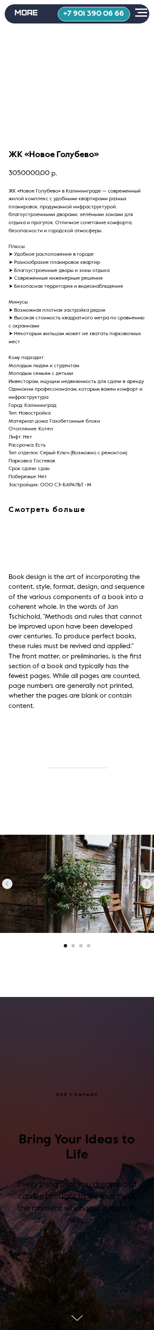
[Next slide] (147, 884)
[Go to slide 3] (81, 945)
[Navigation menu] (141, 13)
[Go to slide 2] (73, 945)
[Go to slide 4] (88, 945)
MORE (26, 12)
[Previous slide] (7, 884)
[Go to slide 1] (65, 945)
